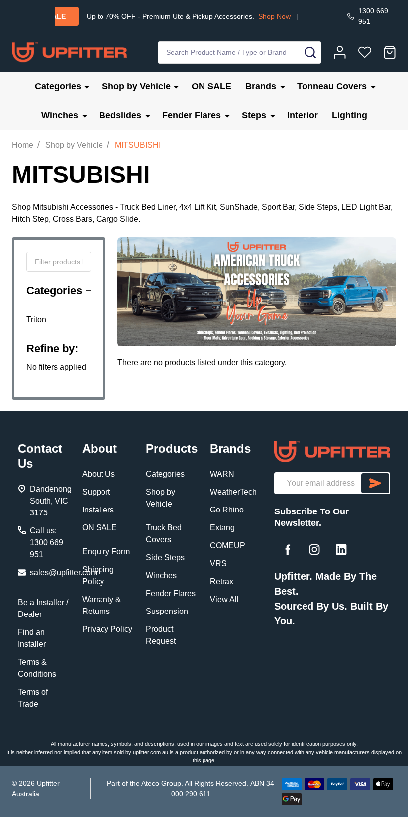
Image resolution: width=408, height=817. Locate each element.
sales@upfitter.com (63, 572)
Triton (36, 319)
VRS (218, 563)
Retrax (221, 581)
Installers (98, 510)
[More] (86, 86)
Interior (302, 115)
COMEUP (227, 545)
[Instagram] (314, 549)
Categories (58, 86)
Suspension (167, 611)
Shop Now (250, 16)
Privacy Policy (107, 629)
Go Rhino (227, 510)
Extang (222, 527)
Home (22, 145)
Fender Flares (191, 115)
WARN (222, 474)
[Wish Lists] (364, 52)
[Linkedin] (341, 549)
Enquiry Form (106, 551)
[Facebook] (287, 549)
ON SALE (211, 86)
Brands (260, 86)
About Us (98, 474)
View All (224, 599)
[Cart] (389, 52)
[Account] (339, 52)
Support (96, 492)
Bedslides (120, 115)
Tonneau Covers (332, 86)
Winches (59, 115)
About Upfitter (301, 16)
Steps (254, 115)
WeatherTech (233, 492)
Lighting (349, 115)
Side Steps (165, 557)
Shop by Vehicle (136, 86)
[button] (332, 451)
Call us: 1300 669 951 (46, 542)
